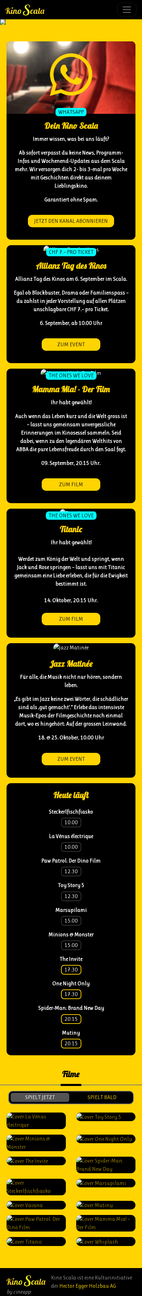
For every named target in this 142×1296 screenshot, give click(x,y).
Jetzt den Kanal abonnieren (71, 221)
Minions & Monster (71, 934)
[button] (0, 22)
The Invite (71, 959)
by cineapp (19, 1291)
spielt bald (102, 1097)
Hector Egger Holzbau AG (87, 1286)
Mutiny (71, 1032)
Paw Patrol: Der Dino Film (71, 860)
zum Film (71, 484)
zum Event (71, 344)
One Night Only (71, 983)
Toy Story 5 (71, 885)
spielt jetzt (40, 1097)
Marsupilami (71, 910)
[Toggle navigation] (126, 10)
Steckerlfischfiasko (71, 811)
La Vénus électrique (71, 836)
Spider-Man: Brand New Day (71, 1008)
